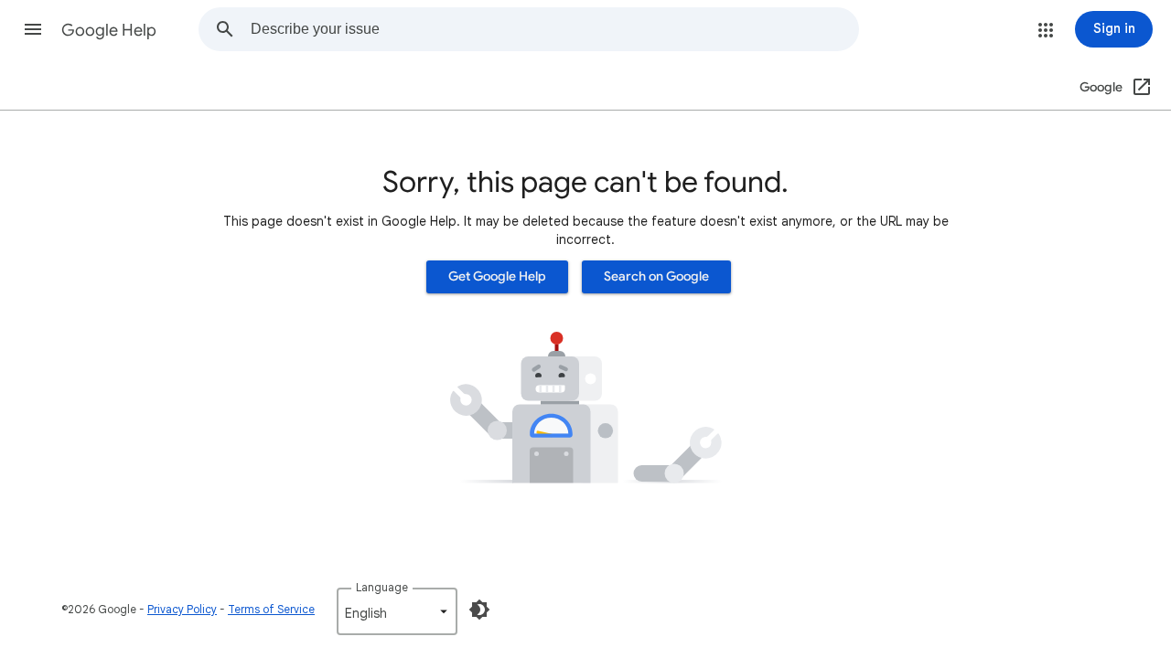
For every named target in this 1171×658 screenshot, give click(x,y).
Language (382, 587)
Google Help (108, 30)
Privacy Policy (182, 609)
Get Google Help (497, 276)
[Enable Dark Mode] (479, 609)
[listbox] (397, 611)
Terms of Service (271, 609)
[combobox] (554, 29)
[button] (33, 29)
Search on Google (656, 276)
